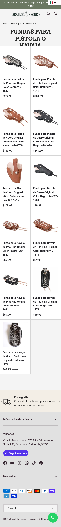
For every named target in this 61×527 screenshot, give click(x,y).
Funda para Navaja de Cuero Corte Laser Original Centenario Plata (15, 358)
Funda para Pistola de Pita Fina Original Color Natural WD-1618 (45, 85)
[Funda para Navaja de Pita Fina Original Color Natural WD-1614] (45, 225)
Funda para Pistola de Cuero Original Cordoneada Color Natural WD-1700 (14, 139)
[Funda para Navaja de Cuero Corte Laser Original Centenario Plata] (15, 334)
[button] (54, 2)
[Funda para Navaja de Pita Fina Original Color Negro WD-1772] (45, 280)
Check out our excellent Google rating (23, 2)
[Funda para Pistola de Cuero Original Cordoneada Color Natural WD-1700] (15, 116)
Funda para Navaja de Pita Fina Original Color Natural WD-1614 (45, 249)
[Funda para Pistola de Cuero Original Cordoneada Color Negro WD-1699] (45, 116)
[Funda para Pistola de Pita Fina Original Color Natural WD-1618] (45, 61)
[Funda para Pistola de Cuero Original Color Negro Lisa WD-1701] (45, 170)
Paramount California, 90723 (32, 444)
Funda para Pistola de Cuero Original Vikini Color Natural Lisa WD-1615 (14, 194)
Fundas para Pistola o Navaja (24, 24)
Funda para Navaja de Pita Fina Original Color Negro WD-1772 (45, 303)
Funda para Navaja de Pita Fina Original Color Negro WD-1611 (14, 303)
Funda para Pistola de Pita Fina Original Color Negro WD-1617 (14, 85)
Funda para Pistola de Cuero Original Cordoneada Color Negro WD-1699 (44, 139)
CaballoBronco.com (15, 440)
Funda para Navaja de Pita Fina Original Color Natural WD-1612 (14, 249)
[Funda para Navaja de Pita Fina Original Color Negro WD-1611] (15, 280)
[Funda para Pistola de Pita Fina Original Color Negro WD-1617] (15, 61)
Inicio (5, 24)
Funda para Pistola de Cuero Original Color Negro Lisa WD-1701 (45, 194)
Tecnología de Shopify (38, 519)
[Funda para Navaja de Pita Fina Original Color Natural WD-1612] (15, 225)
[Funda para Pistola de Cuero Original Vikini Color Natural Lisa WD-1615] (15, 170)
